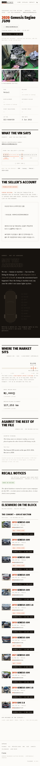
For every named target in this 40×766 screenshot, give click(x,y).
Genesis (28, 10)
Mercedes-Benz (16, 746)
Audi (27, 746)
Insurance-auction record (12, 10)
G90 (34, 10)
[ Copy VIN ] (20, 163)
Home (19, 2)
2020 (3, 12)
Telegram (30, 761)
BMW (24, 746)
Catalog (25, 2)
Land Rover (13, 749)
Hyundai (4, 746)
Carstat (4, 753)
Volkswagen (5, 749)
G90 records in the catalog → (13, 717)
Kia (9, 746)
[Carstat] (7, 2)
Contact (32, 2)
